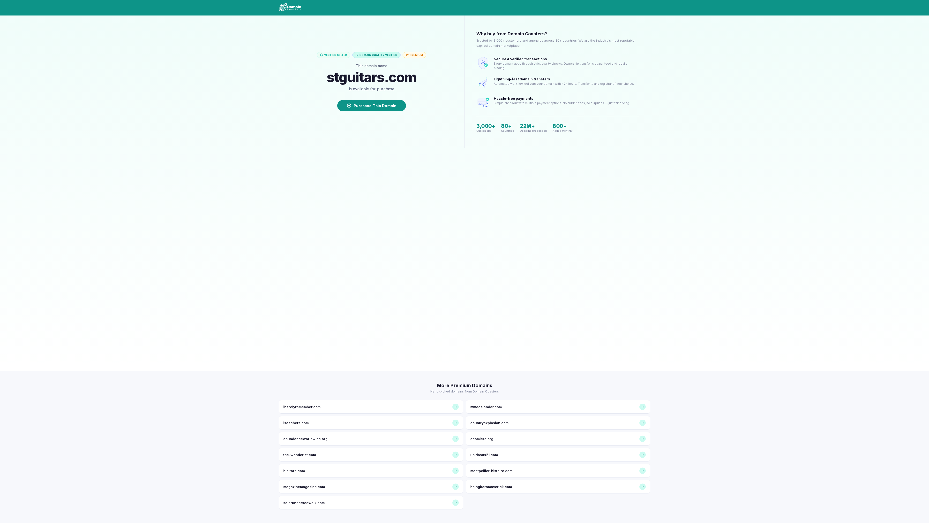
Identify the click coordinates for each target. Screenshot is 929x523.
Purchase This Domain (375, 105)
